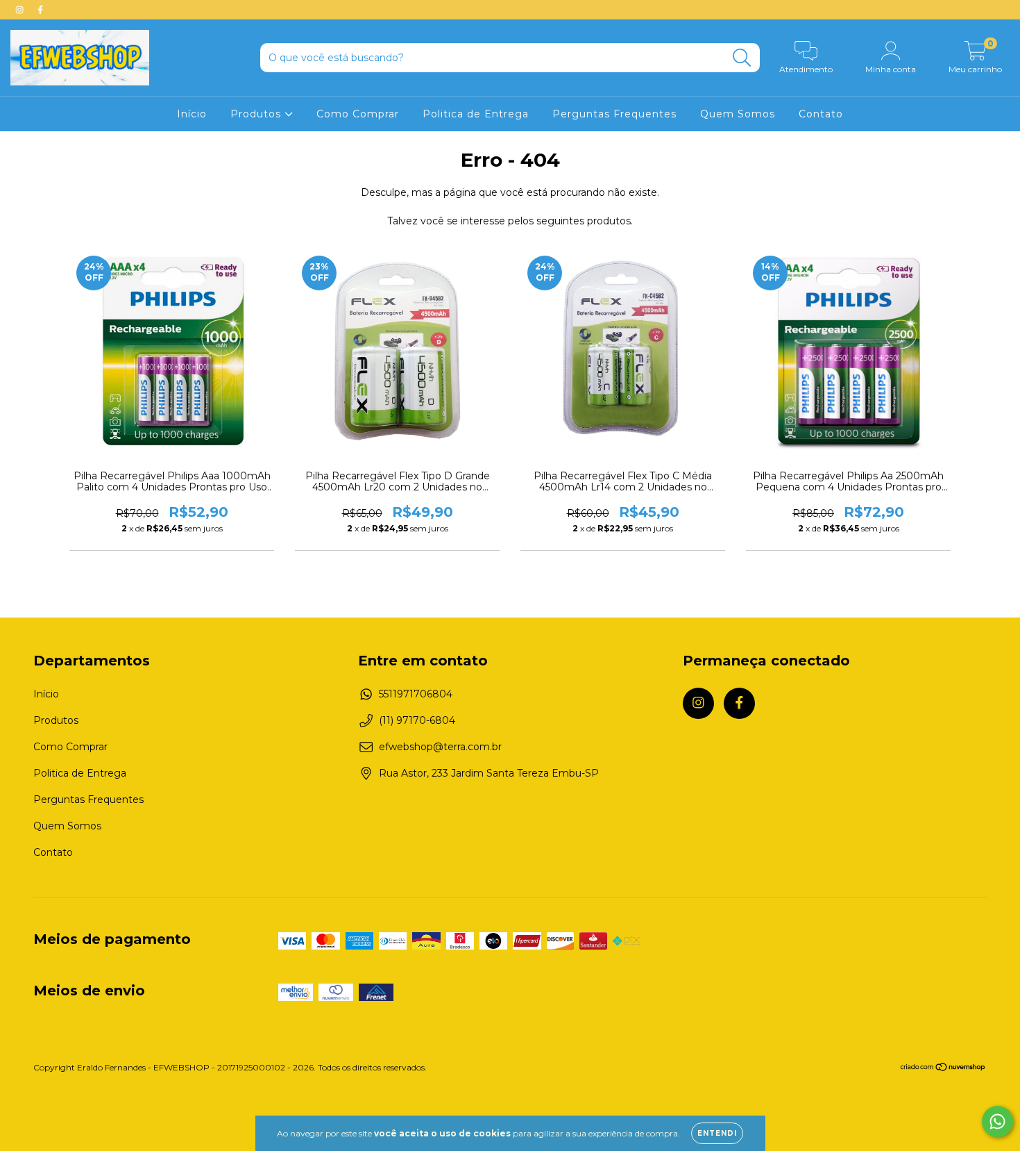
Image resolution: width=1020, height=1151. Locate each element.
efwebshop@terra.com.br (440, 746)
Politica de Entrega (476, 114)
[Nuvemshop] (943, 1068)
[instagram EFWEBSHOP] (20, 9)
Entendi (717, 1133)
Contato (821, 114)
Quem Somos (737, 114)
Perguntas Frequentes (614, 114)
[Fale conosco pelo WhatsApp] (997, 1121)
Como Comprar (357, 114)
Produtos (257, 114)
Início (192, 114)
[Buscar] (742, 58)
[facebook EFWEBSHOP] (40, 9)
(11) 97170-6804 (417, 720)
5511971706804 (415, 694)
